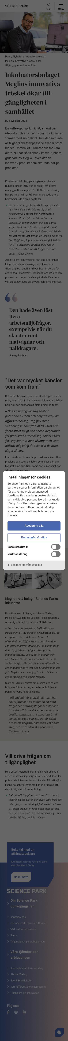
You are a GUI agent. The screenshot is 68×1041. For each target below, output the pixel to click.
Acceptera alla (34, 525)
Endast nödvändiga (34, 537)
